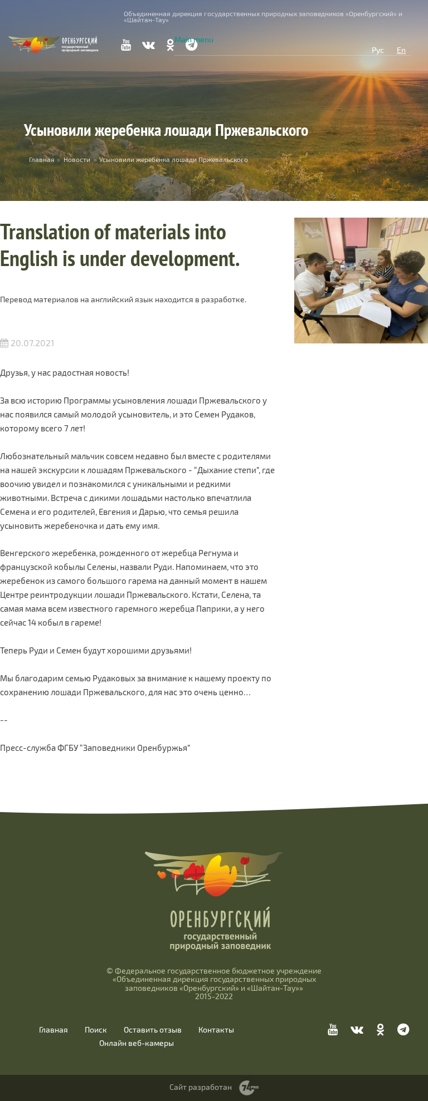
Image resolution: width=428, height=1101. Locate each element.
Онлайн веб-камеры (136, 1043)
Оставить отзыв (153, 1030)
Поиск (96, 1030)
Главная (53, 1030)
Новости (77, 159)
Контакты (216, 1030)
